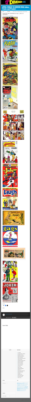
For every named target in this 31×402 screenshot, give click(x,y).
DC (19, 385)
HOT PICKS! (19, 366)
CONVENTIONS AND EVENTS (21, 360)
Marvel (26, 387)
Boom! (24, 383)
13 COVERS (8, 11)
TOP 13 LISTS (19, 377)
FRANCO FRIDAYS (20, 365)
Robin (26, 388)
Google (12, 317)
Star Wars (25, 389)
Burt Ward (26, 383)
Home (3, 11)
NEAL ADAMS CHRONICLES (21, 370)
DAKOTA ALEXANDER (20, 361)
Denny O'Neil (21, 385)
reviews (24, 388)
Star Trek (23, 389)
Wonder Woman (22, 390)
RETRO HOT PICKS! (20, 376)
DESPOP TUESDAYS (20, 362)
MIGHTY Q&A (19, 387)
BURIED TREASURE (20, 357)
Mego (17, 387)
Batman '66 (22, 383)
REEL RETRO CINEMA (20, 375)
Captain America (18, 384)
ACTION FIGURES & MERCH (21, 353)
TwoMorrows (19, 390)
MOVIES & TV (19, 369)
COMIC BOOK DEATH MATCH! (21, 358)
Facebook (14, 317)
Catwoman (21, 384)
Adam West (18, 382)
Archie (23, 382)
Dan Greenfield (11, 13)
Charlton (23, 384)
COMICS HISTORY (20, 359)
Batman (18, 383)
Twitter (15, 317)
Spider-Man (18, 389)
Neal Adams (26, 387)
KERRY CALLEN (20, 367)
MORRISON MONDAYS (21, 368)
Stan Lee (21, 389)
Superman (18, 390)
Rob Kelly (27, 388)
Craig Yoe (25, 384)
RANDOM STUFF (20, 374)
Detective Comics (25, 385)
